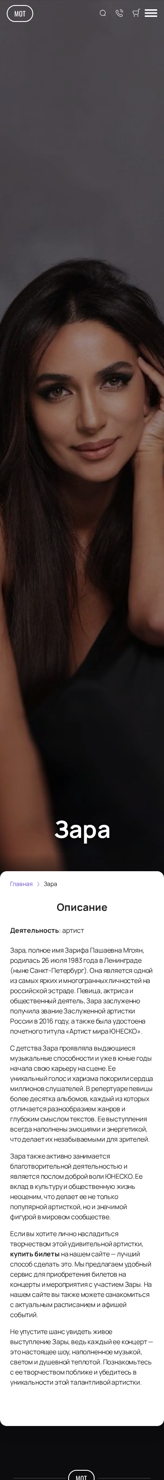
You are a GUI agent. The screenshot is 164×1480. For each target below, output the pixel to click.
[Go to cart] (136, 13)
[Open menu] (151, 13)
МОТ (20, 13)
